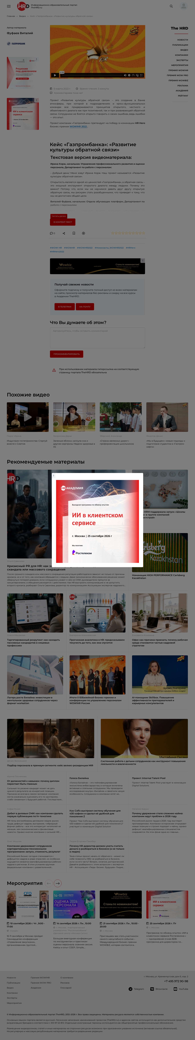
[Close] (140, 474)
